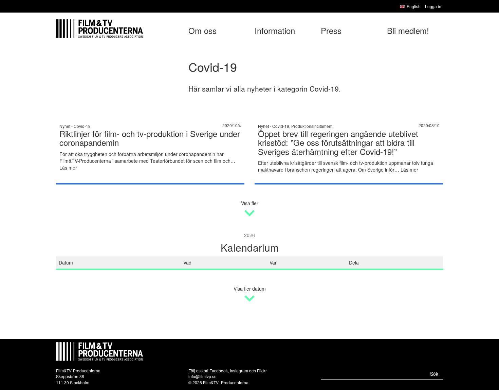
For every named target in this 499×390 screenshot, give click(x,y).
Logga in (433, 6)
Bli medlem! (408, 30)
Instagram (239, 370)
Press (331, 30)
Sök (434, 373)
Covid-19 (82, 126)
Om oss (202, 30)
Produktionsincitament (311, 126)
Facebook (218, 370)
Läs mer (68, 167)
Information (275, 30)
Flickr (262, 370)
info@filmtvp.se (202, 376)
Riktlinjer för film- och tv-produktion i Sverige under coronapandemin (149, 138)
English (414, 6)
